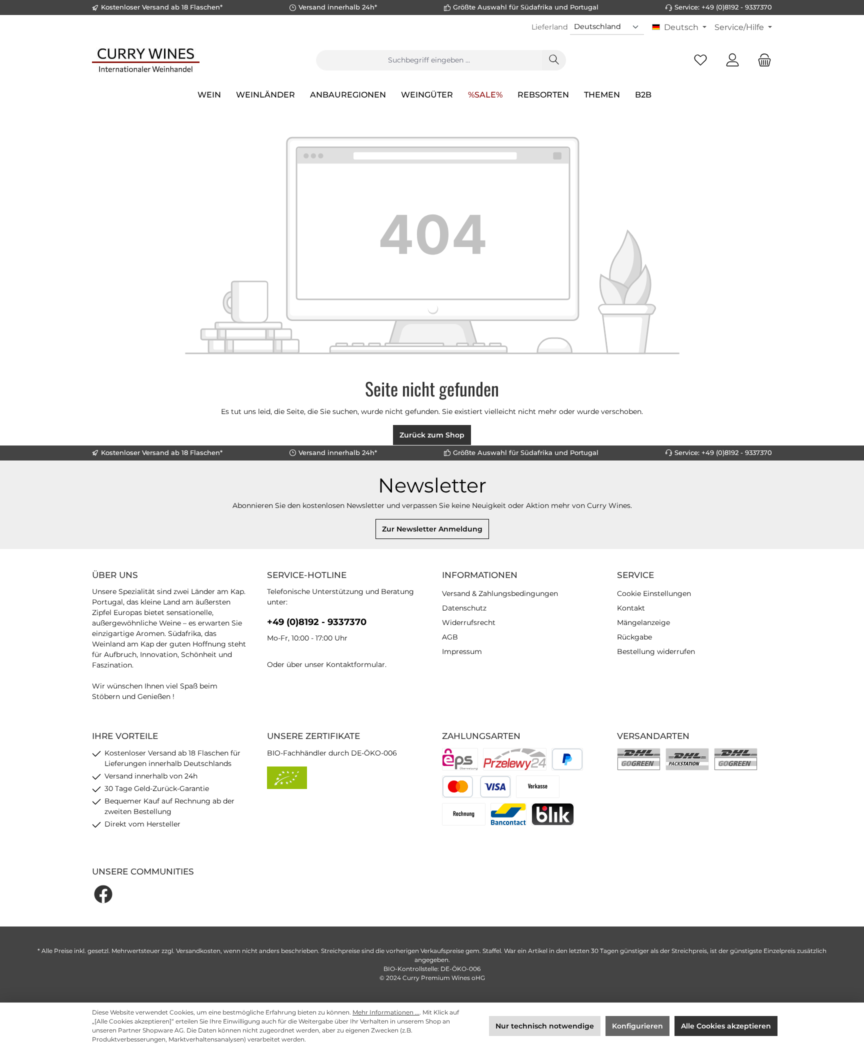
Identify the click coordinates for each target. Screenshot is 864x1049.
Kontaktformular (355, 664)
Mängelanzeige (643, 622)
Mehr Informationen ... (386, 1012)
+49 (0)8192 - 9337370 (316, 622)
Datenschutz (464, 608)
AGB (450, 637)
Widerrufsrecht (469, 622)
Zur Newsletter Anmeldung (432, 529)
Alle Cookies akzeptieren (726, 1026)
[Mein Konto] (732, 60)
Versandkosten (198, 950)
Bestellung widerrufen (656, 651)
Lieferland (550, 27)
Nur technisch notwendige (545, 1026)
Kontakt (631, 608)
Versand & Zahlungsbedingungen (500, 593)
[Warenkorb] (761, 60)
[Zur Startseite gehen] (146, 60)
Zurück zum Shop (432, 435)
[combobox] (429, 60)
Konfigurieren (637, 1026)
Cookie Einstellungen (654, 593)
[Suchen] (554, 60)
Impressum (462, 651)
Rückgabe (634, 637)
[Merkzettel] (700, 60)
